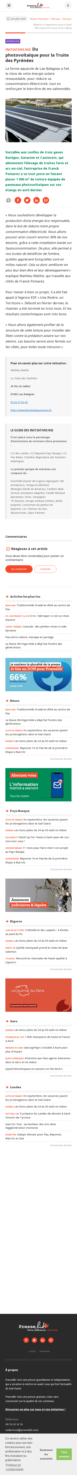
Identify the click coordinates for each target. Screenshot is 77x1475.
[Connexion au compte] (68, 6)
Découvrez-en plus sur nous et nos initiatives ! (35, 1409)
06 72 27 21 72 (14, 1424)
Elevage (55, 18)
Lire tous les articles (61, 758)
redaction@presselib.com (21, 1430)
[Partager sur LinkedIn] (36, 200)
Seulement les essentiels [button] (46, 1454)
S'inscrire (45, 569)
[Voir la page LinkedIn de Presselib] (42, 1340)
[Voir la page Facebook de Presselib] (26, 1340)
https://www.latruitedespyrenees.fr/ (31, 410)
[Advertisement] (38, 1193)
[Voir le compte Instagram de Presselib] (51, 1340)
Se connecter (19, 569)
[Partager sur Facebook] (18, 200)
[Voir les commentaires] (8, 200)
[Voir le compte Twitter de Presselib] (34, 1340)
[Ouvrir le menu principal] (9, 6)
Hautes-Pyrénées (39, 18)
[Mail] (46, 200)
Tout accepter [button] (64, 1454)
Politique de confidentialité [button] (14, 1467)
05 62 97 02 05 (19, 402)
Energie (67, 18)
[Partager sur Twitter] (27, 200)
